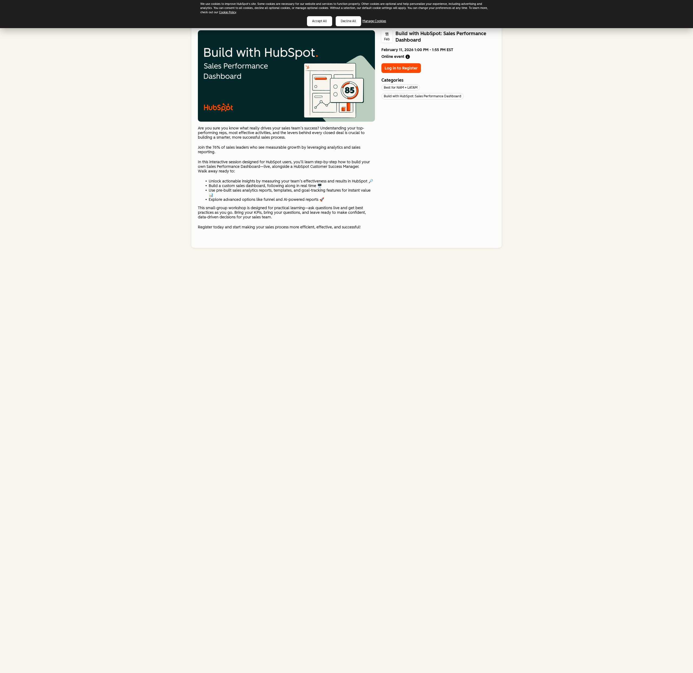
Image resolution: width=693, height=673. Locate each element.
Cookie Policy (227, 12)
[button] (408, 57)
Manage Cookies (374, 21)
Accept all (319, 21)
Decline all (348, 21)
